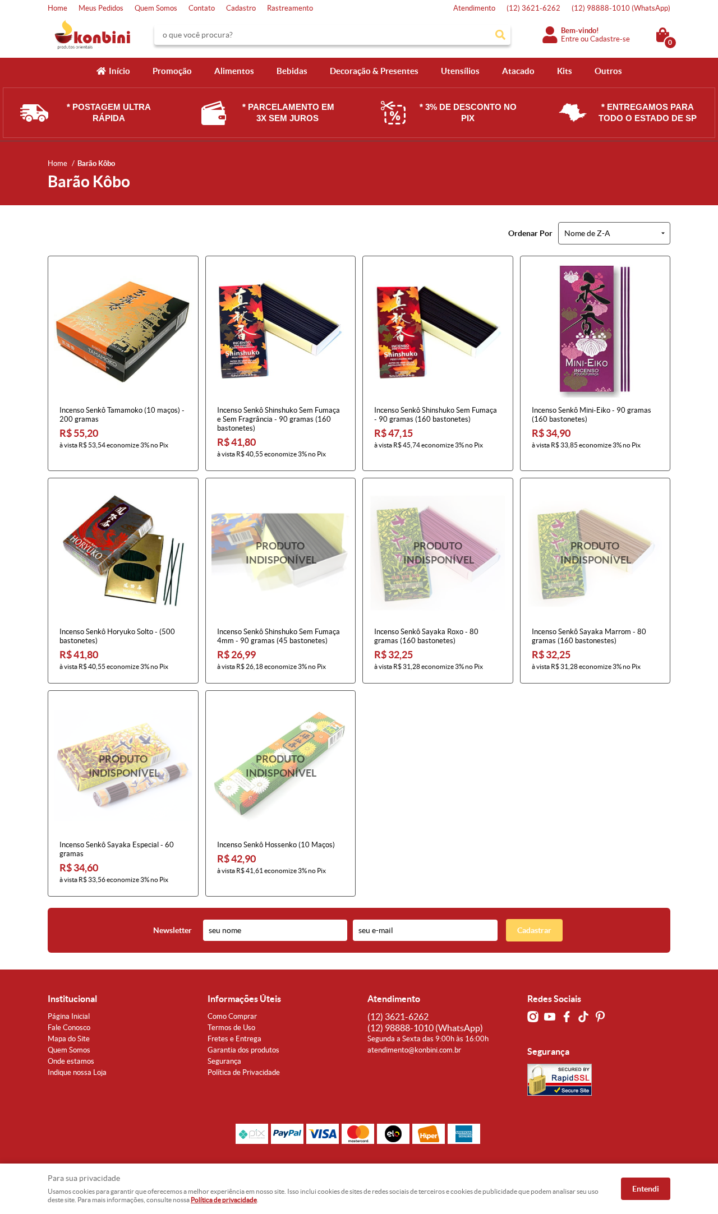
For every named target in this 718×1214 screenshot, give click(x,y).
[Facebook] (566, 1016)
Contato (201, 8)
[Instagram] (532, 1016)
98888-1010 (621, 8)
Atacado (518, 71)
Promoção (172, 71)
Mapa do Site (69, 1039)
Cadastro (241, 8)
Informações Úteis (244, 999)
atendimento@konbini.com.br (414, 1050)
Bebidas (292, 71)
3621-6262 (533, 8)
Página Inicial (69, 1016)
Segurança (224, 1061)
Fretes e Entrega (234, 1039)
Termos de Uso (231, 1027)
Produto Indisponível (280, 553)
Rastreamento (290, 8)
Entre (570, 39)
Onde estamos (71, 1061)
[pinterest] (600, 1016)
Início (119, 71)
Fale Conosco (69, 1027)
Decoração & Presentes (374, 71)
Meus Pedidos (101, 8)
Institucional (72, 999)
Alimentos (234, 71)
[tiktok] (583, 1016)
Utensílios (460, 71)
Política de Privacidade (244, 1072)
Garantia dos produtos (243, 1050)
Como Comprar (232, 1016)
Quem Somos (156, 8)
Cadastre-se (610, 39)
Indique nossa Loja (77, 1072)
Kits (564, 71)
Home (57, 8)
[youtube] (549, 1016)
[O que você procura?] (500, 35)
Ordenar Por (530, 233)
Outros (608, 71)
